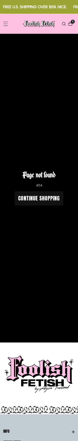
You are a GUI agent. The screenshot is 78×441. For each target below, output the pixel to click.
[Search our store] (64, 24)
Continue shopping (39, 198)
